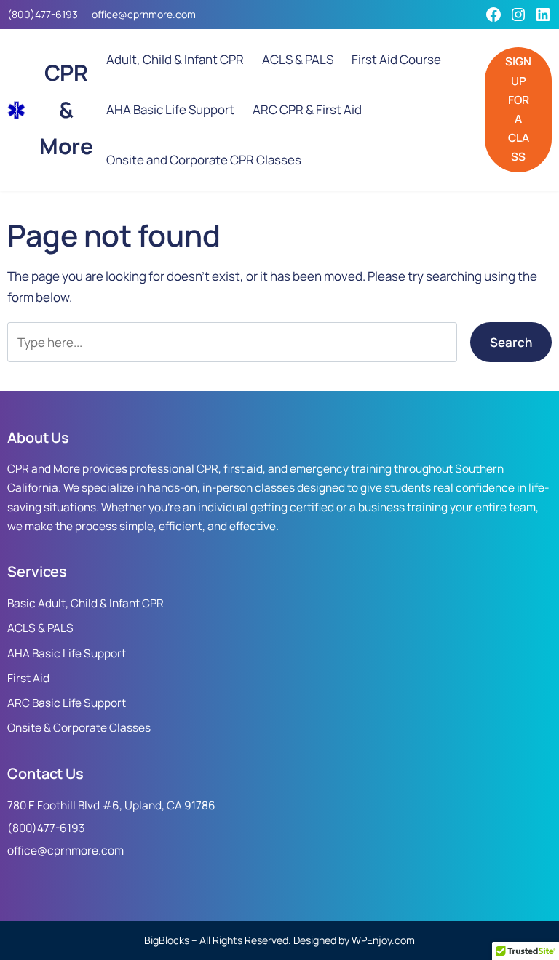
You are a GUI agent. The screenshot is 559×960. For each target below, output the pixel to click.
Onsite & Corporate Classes (79, 727)
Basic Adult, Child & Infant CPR (85, 603)
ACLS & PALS (40, 628)
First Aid (28, 678)
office (105, 14)
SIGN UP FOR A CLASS (518, 109)
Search (511, 342)
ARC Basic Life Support (66, 703)
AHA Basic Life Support (66, 653)
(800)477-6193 (42, 14)
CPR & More (65, 109)
